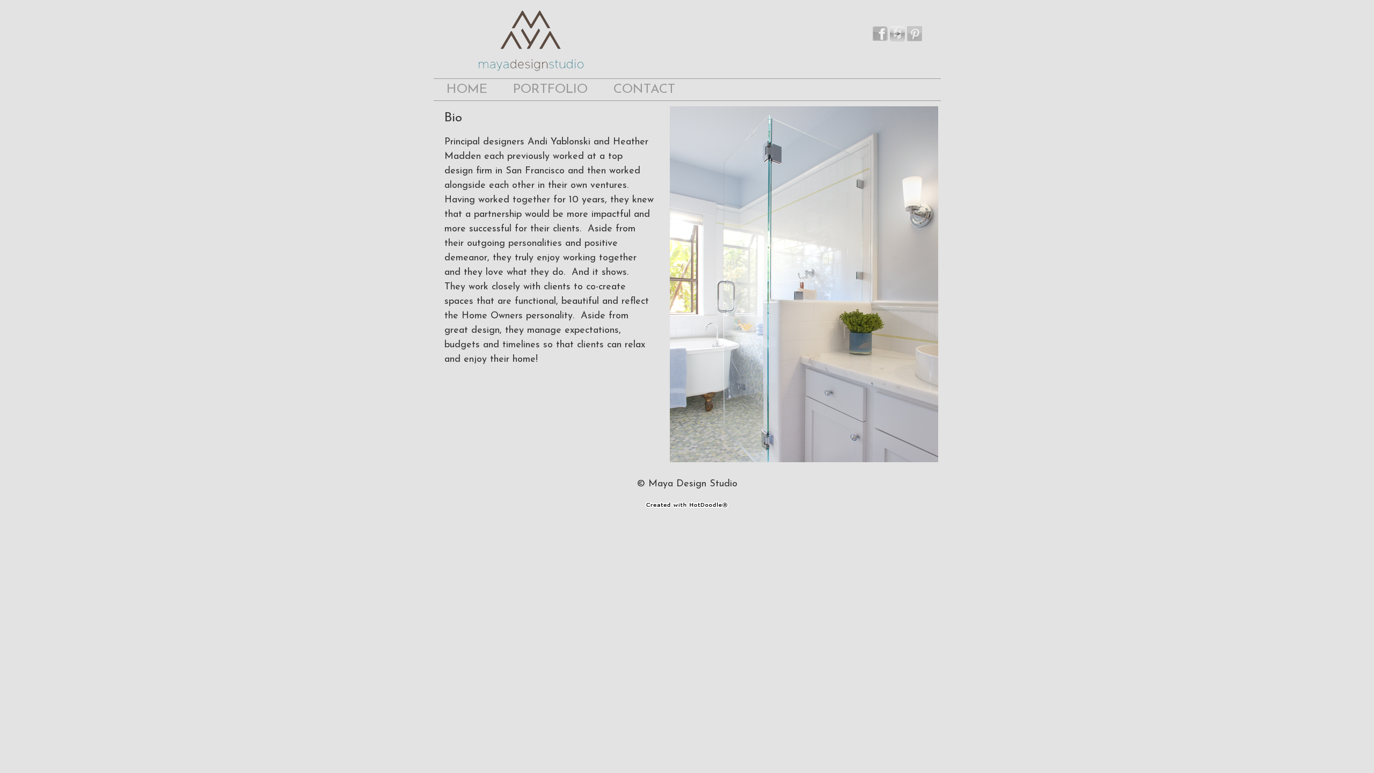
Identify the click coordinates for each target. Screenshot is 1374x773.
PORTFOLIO (550, 89)
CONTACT (644, 89)
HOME (467, 89)
